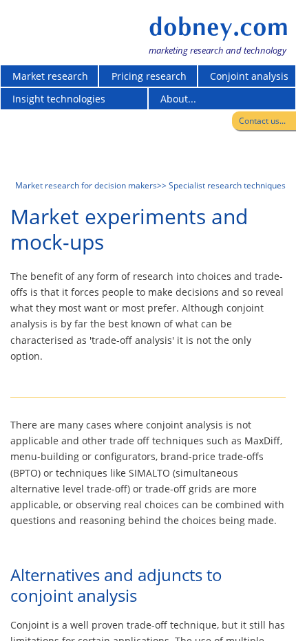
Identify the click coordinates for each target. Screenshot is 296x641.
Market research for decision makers (86, 185)
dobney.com (218, 27)
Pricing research (149, 76)
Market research (50, 76)
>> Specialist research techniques (221, 185)
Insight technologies (58, 98)
